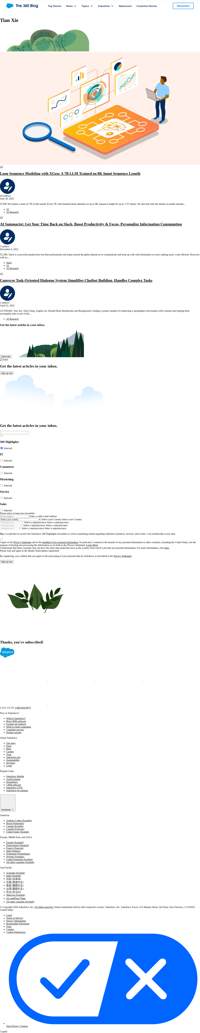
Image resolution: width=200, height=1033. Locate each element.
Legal (9, 765)
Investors (10, 763)
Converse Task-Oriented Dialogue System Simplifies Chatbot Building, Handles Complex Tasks (76, 280)
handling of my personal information (60, 542)
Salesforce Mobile (15, 776)
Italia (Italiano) (13, 851)
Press (8, 746)
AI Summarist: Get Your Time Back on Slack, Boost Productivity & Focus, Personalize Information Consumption (91, 224)
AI (1, 166)
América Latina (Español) (19, 820)
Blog (8, 748)
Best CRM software (16, 721)
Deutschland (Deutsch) (17, 845)
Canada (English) (14, 826)
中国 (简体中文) (14, 882)
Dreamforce (12, 782)
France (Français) (14, 848)
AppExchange (13, 779)
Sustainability (13, 760)
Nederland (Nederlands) (18, 853)
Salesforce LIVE (14, 787)
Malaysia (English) (15, 895)
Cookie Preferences (15, 932)
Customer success (15, 729)
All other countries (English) (20, 862)
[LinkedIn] (118, 680)
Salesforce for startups (17, 790)
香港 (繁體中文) (14, 885)
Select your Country (51, 519)
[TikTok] (71, 705)
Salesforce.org (13, 757)
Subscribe (5, 356)
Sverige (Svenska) (15, 856)
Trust (8, 754)
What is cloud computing (18, 727)
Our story (11, 743)
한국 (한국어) (13, 892)
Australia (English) (15, 873)
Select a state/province (35, 522)
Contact (10, 929)
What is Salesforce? (16, 718)
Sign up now (6, 373)
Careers (10, 751)
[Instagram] (165, 680)
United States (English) (17, 832)
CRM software (13, 785)
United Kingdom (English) (19, 859)
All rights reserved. (44, 907)
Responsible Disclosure (17, 923)
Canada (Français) (15, 829)
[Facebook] (24, 680)
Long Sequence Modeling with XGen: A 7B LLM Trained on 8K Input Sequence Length (70, 173)
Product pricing (13, 732)
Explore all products (16, 724)
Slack (9, 262)
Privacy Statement (22, 542)
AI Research (12, 212)
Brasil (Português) (15, 823)
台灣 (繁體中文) (14, 888)
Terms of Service (14, 918)
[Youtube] (24, 705)
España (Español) (15, 842)
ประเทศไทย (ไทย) (16, 898)
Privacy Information (16, 921)
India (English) (13, 875)
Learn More (92, 545)
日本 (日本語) (13, 878)
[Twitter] (71, 680)
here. (167, 548)
